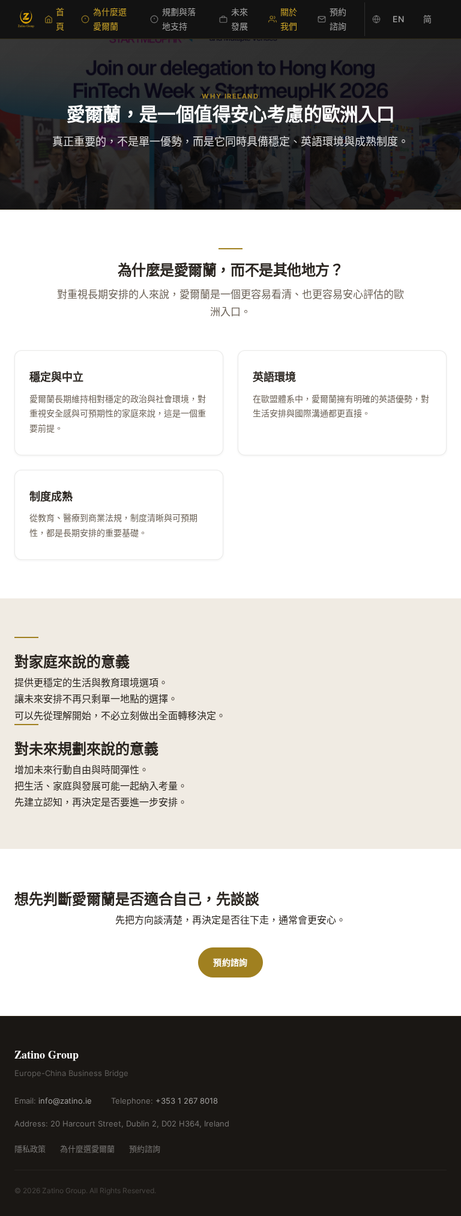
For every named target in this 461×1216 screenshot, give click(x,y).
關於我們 (288, 19)
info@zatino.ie (65, 1100)
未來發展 (239, 19)
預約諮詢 (338, 19)
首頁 (60, 19)
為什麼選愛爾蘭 (110, 19)
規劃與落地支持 (179, 19)
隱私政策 (30, 1149)
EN (398, 19)
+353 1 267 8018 (186, 1100)
